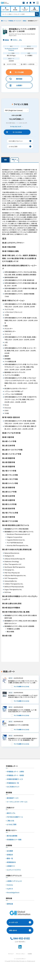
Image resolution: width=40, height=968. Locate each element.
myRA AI (10, 889)
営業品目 (10, 855)
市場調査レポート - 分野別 (15, 771)
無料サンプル (11, 813)
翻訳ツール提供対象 (27, 64)
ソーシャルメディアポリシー (20, 958)
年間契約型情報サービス (15, 779)
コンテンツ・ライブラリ (14, 870)
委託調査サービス (12, 798)
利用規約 (30, 954)
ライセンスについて (15, 127)
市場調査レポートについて (14, 21)
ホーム (5, 21)
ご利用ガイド (10, 808)
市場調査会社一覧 (13, 783)
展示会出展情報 (12, 836)
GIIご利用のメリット (13, 787)
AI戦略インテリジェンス (14, 881)
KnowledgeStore (13, 892)
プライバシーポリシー (20, 954)
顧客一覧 (10, 858)
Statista (10, 885)
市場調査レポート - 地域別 (15, 775)
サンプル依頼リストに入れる (21, 686)
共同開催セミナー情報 (14, 839)
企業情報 (9, 845)
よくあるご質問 (11, 824)
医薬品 (24, 21)
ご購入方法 (10, 821)
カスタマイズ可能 (12, 64)
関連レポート (14, 160)
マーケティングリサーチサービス (17, 802)
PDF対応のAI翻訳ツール (15, 817)
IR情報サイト (11, 866)
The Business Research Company (11, 49)
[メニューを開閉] (37, 3)
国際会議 (10, 904)
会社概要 (10, 851)
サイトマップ (10, 954)
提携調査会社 (11, 862)
